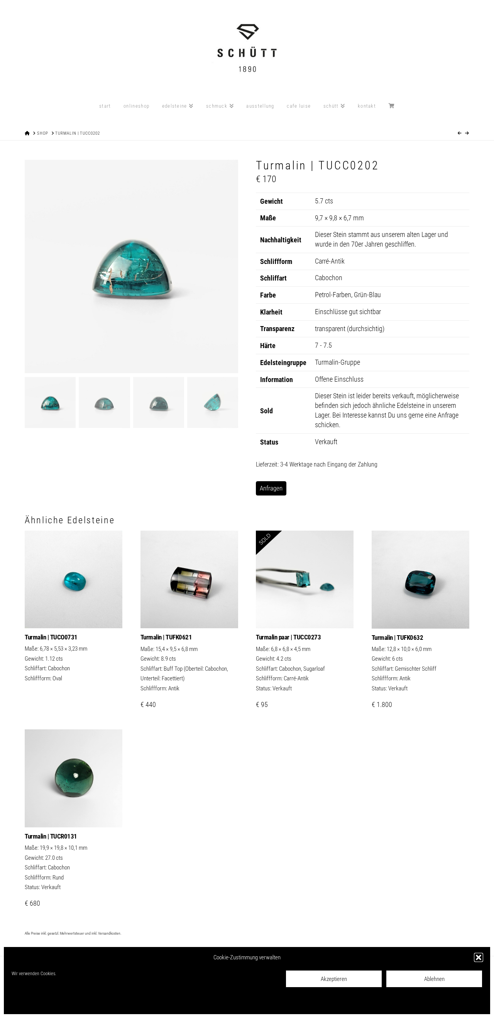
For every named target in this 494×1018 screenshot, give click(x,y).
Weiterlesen (74, 614)
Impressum (101, 1003)
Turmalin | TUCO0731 (51, 637)
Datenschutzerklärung (67, 1003)
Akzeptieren (334, 979)
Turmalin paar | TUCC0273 (288, 637)
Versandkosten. (109, 933)
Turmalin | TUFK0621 (166, 637)
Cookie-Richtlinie (27, 1003)
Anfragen (271, 488)
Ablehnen (434, 979)
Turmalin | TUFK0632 (397, 637)
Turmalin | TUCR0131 (51, 836)
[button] (478, 957)
